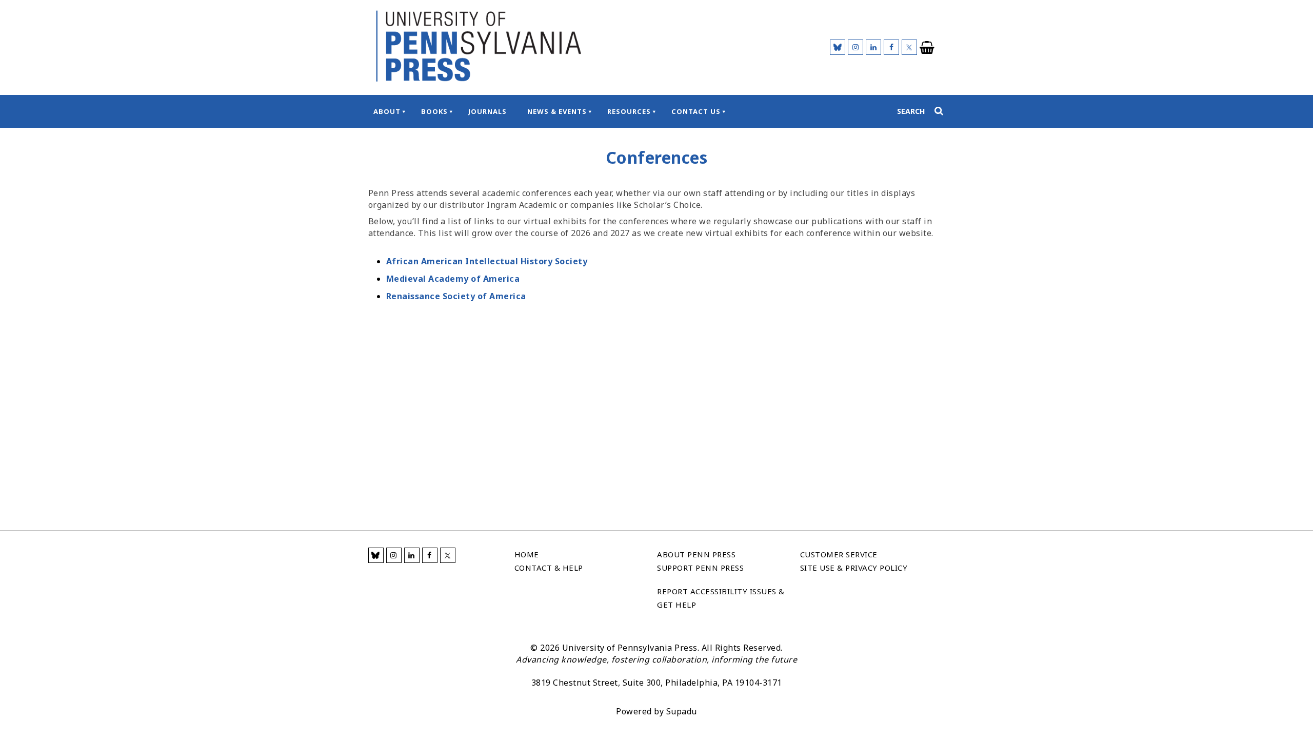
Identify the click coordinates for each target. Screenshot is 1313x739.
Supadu (681, 711)
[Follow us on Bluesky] (837, 47)
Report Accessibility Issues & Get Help (721, 598)
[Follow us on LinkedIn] (873, 47)
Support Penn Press (700, 567)
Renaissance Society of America (456, 296)
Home (526, 554)
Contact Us (696, 111)
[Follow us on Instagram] (855, 47)
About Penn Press (696, 554)
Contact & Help (548, 567)
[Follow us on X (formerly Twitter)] (909, 47)
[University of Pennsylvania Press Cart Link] (927, 47)
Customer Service (839, 554)
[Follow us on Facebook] (891, 47)
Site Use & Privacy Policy (854, 567)
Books (434, 111)
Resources (629, 111)
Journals (487, 111)
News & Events (557, 111)
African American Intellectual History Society (487, 261)
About (387, 111)
